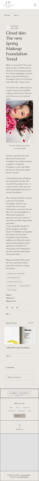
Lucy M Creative (23, 477)
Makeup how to (11, 301)
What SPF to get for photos (18, 347)
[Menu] (35, 5)
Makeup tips (10, 298)
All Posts (7, 15)
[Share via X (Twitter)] (12, 307)
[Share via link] (17, 307)
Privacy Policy (25, 475)
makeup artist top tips (14, 282)
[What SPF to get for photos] (19, 335)
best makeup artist (13, 277)
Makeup (8, 295)
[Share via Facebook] (7, 307)
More (16, 15)
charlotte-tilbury (25, 286)
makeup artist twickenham (16, 273)
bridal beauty (11, 286)
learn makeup (11, 290)
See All (30, 323)
